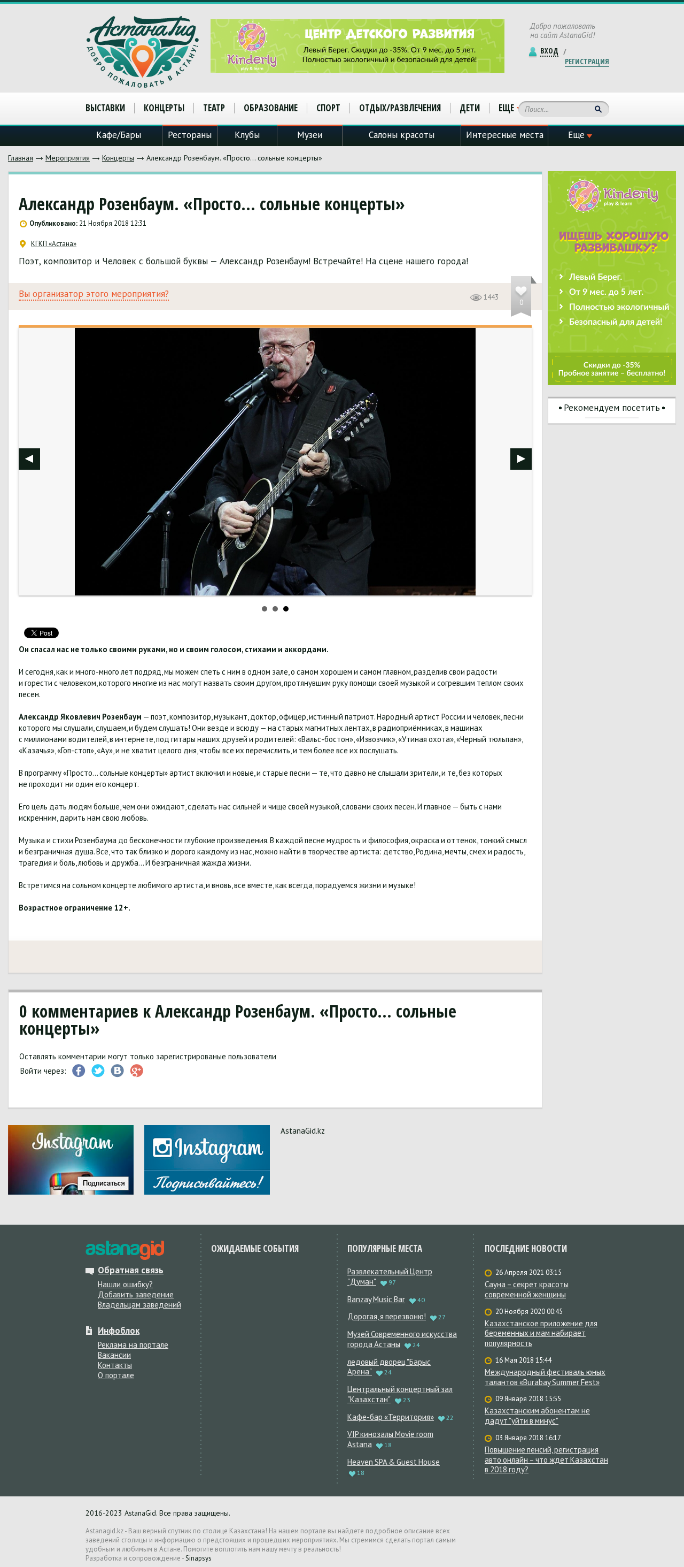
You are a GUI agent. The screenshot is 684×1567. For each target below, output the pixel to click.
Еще (506, 108)
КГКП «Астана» (53, 244)
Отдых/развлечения (400, 108)
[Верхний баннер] (357, 46)
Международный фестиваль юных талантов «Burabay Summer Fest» (545, 1377)
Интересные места (504, 135)
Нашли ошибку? (125, 1284)
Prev (29, 459)
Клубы (247, 135)
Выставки (105, 108)
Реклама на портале (133, 1345)
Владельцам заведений (139, 1305)
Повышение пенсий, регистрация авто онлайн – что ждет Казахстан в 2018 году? (546, 1460)
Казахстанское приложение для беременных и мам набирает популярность (541, 1334)
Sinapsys (198, 1558)
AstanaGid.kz (303, 1131)
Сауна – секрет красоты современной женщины (527, 1290)
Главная (20, 158)
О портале (116, 1375)
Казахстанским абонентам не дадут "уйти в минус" (537, 1416)
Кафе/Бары (118, 135)
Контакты (115, 1365)
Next (521, 459)
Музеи (309, 135)
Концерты (118, 158)
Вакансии (114, 1355)
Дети (470, 108)
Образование (271, 108)
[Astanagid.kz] (143, 52)
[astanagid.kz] (125, 1250)
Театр (214, 108)
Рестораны (190, 135)
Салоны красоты (401, 135)
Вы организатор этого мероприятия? (94, 294)
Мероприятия (67, 158)
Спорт (328, 108)
